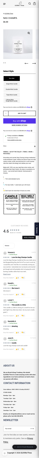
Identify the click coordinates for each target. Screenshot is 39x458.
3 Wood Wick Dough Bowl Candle (11, 100)
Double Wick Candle (12, 89)
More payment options (19, 125)
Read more (7, 274)
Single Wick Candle (11, 84)
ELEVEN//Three (9, 13)
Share (4, 146)
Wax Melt (11, 78)
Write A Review (29, 237)
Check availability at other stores (14, 140)
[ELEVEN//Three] (19, 4)
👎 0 (22, 278)
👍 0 (17, 278)
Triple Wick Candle (11, 95)
